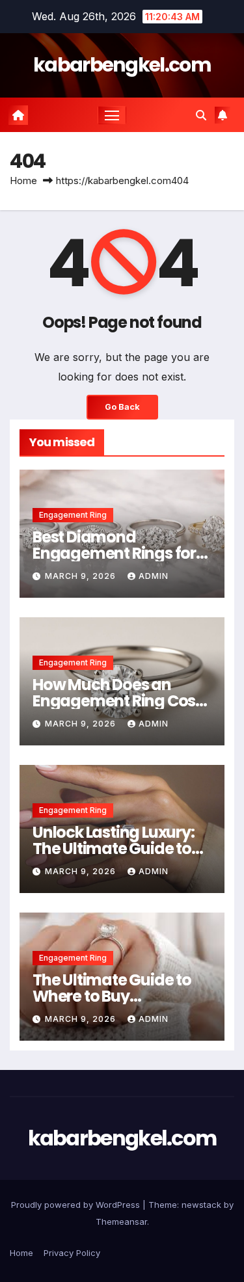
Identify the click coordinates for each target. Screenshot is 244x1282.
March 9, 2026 (81, 576)
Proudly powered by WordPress (76, 1204)
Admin (154, 576)
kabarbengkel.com (122, 65)
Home (23, 180)
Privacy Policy (72, 1253)
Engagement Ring (73, 515)
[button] (201, 115)
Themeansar (121, 1221)
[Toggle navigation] (112, 115)
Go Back (122, 407)
